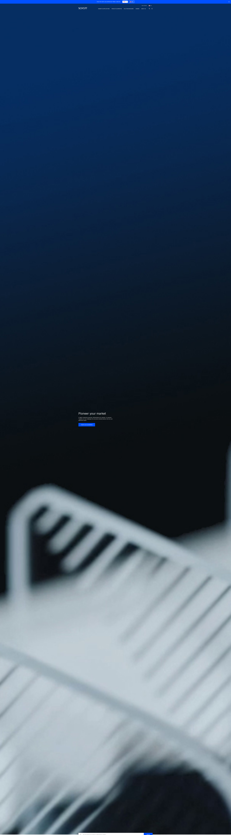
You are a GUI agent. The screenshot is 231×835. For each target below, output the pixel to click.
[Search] (149, 8)
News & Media (144, 5)
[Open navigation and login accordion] (152, 8)
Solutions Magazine (128, 8)
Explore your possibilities (87, 424)
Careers (137, 8)
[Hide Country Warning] (229, 2)
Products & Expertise (117, 8)
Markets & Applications (104, 8)
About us (143, 8)
